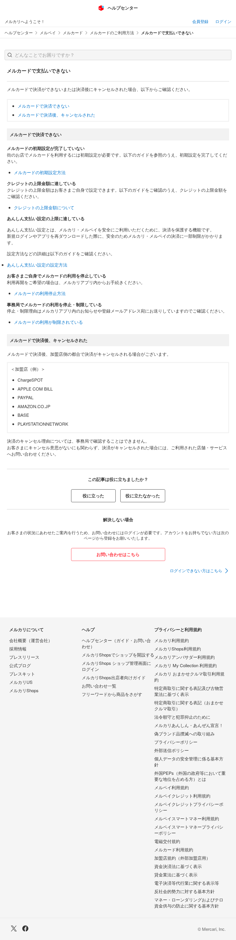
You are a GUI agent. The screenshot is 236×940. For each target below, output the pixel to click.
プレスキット (22, 674)
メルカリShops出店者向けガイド (114, 677)
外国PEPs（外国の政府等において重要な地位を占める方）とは (190, 776)
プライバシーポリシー (175, 742)
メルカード (73, 32)
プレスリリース (24, 657)
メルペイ (48, 32)
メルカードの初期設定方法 (40, 172)
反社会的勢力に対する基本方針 (184, 891)
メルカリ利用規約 (171, 640)
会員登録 (200, 21)
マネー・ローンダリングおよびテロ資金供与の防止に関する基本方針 (188, 903)
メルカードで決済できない (43, 106)
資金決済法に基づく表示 (178, 866)
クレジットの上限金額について (44, 207)
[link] (199, 571)
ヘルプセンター (19, 32)
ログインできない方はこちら (196, 570)
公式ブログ (20, 665)
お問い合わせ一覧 (99, 686)
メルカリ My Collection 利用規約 (185, 665)
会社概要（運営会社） (30, 640)
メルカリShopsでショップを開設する (118, 655)
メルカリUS (21, 682)
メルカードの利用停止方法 (40, 293)
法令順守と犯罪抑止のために (182, 717)
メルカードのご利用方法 (112, 32)
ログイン (223, 21)
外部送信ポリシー (171, 750)
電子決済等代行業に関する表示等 (186, 883)
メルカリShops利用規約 (177, 649)
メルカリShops (24, 690)
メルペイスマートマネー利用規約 (186, 818)
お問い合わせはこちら (118, 554)
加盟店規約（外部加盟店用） (182, 858)
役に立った (93, 495)
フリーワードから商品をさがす (112, 694)
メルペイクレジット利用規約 (182, 796)
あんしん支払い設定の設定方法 (37, 265)
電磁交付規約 (167, 841)
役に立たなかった (142, 495)
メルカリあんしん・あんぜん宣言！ (188, 725)
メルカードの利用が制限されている (48, 322)
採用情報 (17, 649)
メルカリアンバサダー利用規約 (184, 657)
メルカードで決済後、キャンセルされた (56, 115)
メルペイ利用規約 (171, 787)
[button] (10, 55)
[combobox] (118, 55)
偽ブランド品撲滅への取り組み (184, 733)
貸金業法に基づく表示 (175, 875)
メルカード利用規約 (173, 849)
